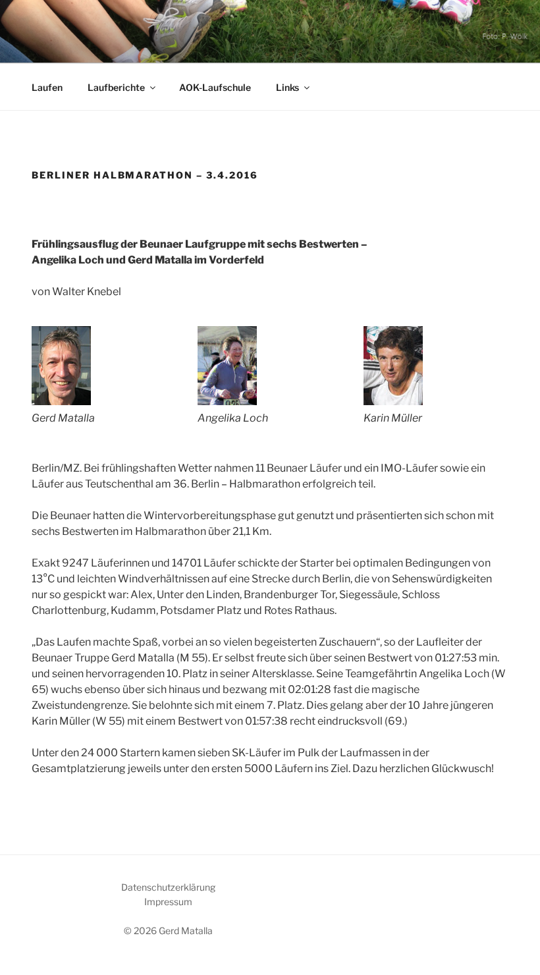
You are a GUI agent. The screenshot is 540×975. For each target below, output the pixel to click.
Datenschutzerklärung (168, 887)
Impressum (168, 901)
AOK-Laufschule (215, 87)
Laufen (47, 87)
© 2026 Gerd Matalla (168, 930)
